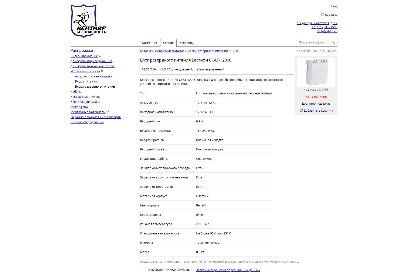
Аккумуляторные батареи (93, 76)
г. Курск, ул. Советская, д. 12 (317, 23)
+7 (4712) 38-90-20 (324, 27)
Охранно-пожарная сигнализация (96, 117)
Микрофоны (79, 107)
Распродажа (82, 50)
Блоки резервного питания (208, 51)
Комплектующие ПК (85, 97)
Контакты (187, 43)
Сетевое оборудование (87, 122)
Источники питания (85, 71)
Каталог (146, 51)
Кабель (76, 92)
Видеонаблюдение (84, 56)
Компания (149, 43)
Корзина (331, 15)
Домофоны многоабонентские (93, 66)
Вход (334, 6)
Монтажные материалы (88, 112)
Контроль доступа (84, 102)
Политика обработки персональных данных (228, 270)
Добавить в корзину (318, 110)
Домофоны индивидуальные (91, 61)
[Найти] (333, 42)
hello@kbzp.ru (327, 31)
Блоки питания (86, 81)
